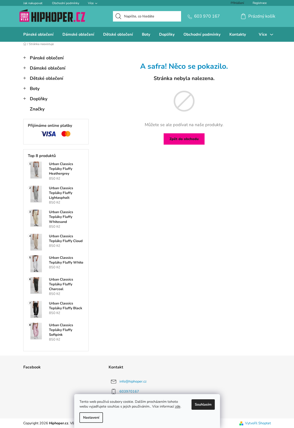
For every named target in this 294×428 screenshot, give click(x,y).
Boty (35, 88)
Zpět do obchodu (184, 139)
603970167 (129, 391)
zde (177, 406)
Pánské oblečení (47, 58)
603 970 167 (207, 16)
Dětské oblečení (46, 78)
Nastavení (91, 417)
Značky (37, 109)
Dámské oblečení (47, 68)
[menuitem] (38, 34)
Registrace (260, 3)
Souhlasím (203, 404)
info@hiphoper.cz (132, 381)
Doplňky (38, 99)
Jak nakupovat (32, 3)
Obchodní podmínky (65, 3)
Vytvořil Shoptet (258, 423)
